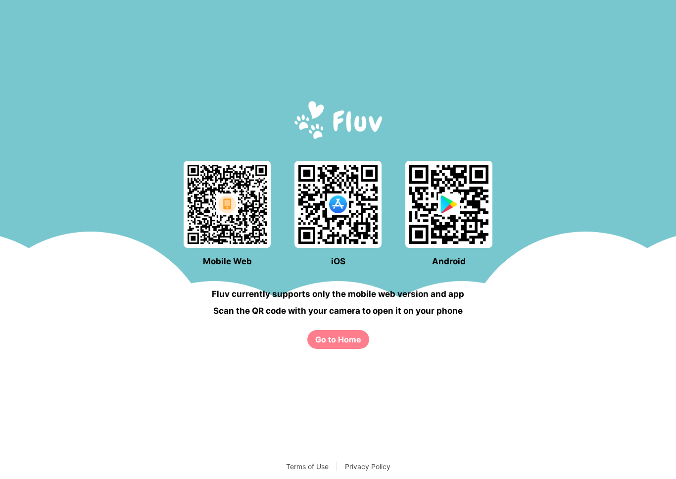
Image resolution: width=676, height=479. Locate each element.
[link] (338, 339)
